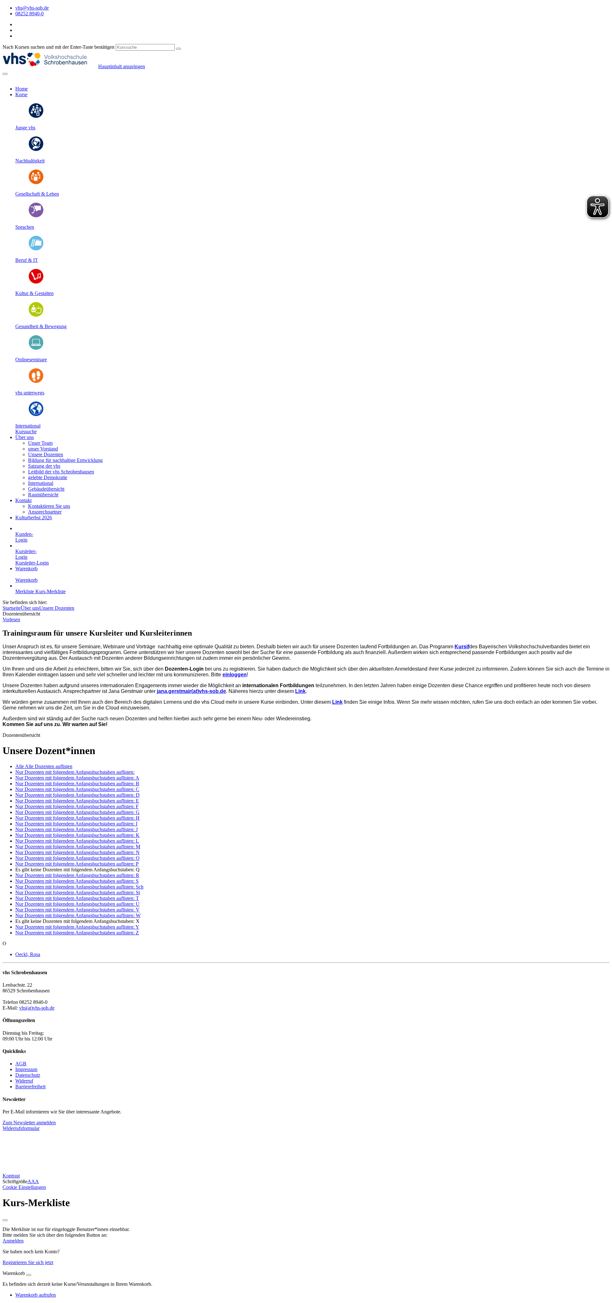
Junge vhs (25, 127)
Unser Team (40, 443)
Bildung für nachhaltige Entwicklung (65, 460)
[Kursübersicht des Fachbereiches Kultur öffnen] (36, 282)
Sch (79, 886)
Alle (43, 766)
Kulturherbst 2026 (33, 517)
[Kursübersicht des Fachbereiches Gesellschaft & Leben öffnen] (36, 183)
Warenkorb (26, 568)
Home (21, 88)
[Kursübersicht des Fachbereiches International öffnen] (36, 415)
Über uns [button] (24, 437)
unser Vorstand (43, 448)
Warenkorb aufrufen (35, 1295)
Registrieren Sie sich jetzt (28, 1262)
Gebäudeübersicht (46, 489)
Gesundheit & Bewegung (41, 326)
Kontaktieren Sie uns (49, 506)
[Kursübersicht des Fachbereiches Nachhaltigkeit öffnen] (36, 150)
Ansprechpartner (45, 512)
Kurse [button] (21, 94)
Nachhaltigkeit (30, 160)
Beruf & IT (26, 260)
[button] (26, 431)
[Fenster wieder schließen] (5, 1220)
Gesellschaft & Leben (37, 194)
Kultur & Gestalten (34, 293)
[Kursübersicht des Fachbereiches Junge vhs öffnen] (36, 116)
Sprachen (24, 227)
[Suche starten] (178, 49)
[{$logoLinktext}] (50, 66)
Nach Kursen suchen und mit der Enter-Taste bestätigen (58, 47)
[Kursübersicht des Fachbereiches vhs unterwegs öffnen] (36, 382)
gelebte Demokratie (47, 477)
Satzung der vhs (44, 466)
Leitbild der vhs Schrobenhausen (61, 471)
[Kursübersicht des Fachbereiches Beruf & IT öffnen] (36, 249)
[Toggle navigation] (5, 74)
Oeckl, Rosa (27, 954)
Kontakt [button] (23, 500)
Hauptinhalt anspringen (121, 66)
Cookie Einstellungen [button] (24, 1187)
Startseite (12, 608)
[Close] (28, 1275)
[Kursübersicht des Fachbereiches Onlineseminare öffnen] (36, 348)
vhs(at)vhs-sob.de (37, 1008)
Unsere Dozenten (45, 454)
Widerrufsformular (21, 1128)
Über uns (30, 608)
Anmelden (13, 1240)
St (77, 892)
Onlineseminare (31, 359)
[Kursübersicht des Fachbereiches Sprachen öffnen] (36, 216)
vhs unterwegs (29, 392)
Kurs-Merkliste (50, 591)
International (27, 425)
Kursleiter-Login (32, 562)
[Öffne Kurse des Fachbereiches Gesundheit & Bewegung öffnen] (36, 315)
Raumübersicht (43, 494)
